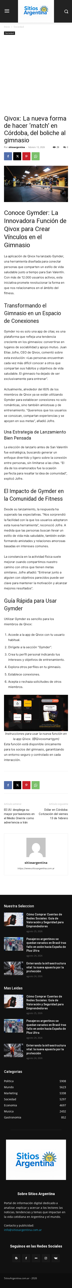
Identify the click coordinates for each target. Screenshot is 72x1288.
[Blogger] (16, 1258)
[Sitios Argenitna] (36, 1160)
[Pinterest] (26, 156)
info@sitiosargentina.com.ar (23, 1230)
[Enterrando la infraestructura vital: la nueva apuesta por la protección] (13, 968)
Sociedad (19, 26)
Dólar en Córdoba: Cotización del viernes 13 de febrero (53, 814)
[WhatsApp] (36, 156)
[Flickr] (36, 1258)
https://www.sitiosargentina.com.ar (36, 868)
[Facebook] (8, 156)
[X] (17, 156)
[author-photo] (36, 857)
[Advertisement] (36, 76)
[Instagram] (46, 1258)
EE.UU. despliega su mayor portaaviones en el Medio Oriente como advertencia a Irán (19, 816)
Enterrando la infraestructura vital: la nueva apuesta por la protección (46, 967)
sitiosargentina (17, 147)
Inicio (7, 26)
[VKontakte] (56, 1258)
